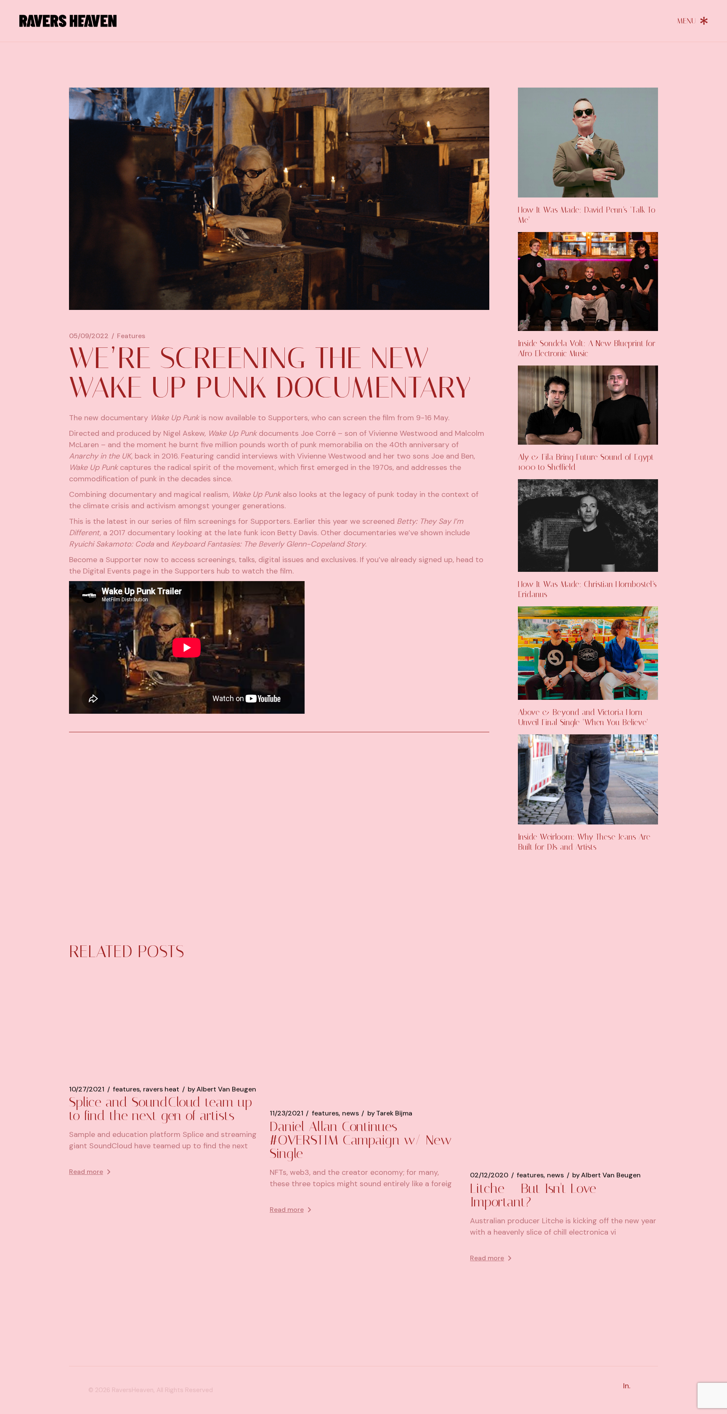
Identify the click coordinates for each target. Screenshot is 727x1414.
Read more (86, 1171)
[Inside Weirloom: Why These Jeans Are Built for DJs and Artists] (588, 779)
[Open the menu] (692, 20)
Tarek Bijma (389, 1113)
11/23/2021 (286, 1113)
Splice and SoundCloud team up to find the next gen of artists (160, 1108)
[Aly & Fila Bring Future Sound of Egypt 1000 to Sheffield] (588, 405)
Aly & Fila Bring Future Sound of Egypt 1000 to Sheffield (586, 462)
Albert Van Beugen (222, 1089)
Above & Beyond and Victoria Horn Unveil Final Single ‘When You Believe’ (583, 717)
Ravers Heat (161, 1089)
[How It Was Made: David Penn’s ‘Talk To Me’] (588, 142)
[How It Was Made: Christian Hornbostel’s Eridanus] (588, 525)
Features (131, 336)
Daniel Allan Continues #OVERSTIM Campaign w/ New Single (360, 1139)
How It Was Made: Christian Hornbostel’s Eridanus (587, 589)
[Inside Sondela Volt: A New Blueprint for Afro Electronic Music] (588, 281)
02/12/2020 (489, 1175)
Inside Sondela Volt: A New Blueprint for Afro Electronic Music (586, 348)
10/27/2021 (86, 1089)
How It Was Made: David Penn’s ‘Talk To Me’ (586, 215)
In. (626, 1386)
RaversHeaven (133, 1390)
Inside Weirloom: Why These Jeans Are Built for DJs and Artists (584, 842)
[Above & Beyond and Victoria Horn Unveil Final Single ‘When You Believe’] (588, 653)
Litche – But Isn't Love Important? (533, 1195)
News (350, 1113)
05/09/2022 (89, 336)
